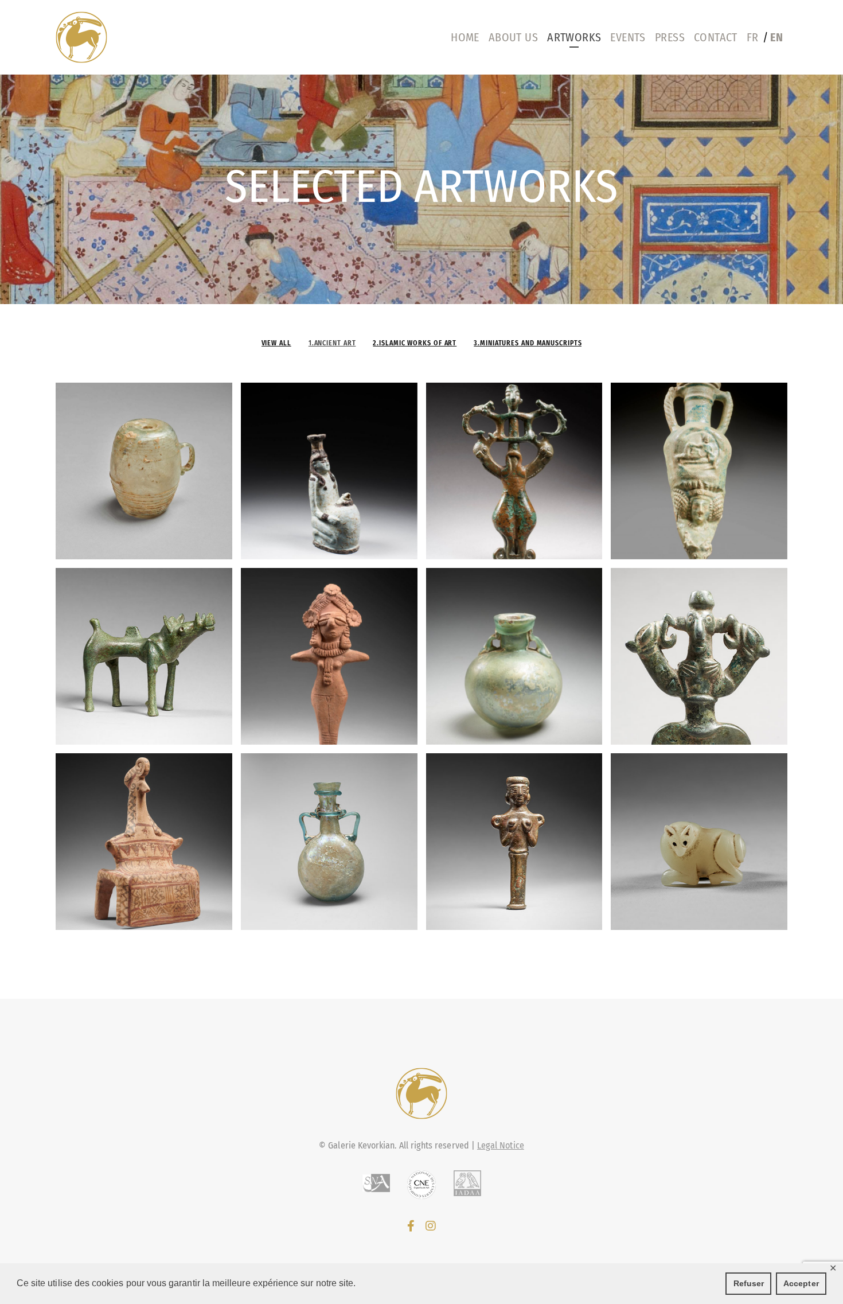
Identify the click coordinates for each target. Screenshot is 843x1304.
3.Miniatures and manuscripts (527, 343)
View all (276, 343)
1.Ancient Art (332, 343)
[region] (421, 189)
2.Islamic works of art (414, 343)
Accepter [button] (801, 1283)
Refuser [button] (748, 1283)
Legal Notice (500, 1145)
